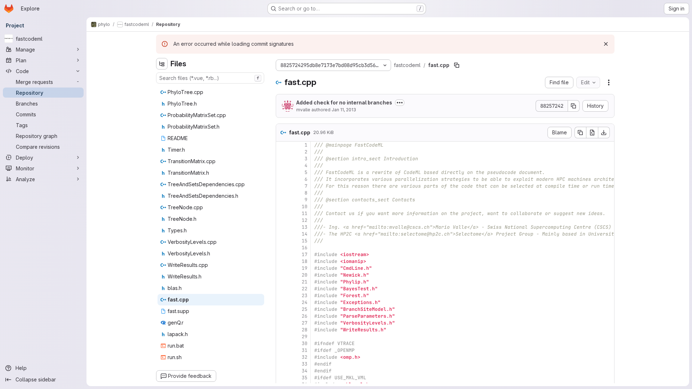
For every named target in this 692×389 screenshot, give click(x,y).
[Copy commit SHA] (574, 106)
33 (304, 364)
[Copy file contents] (580, 132)
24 (304, 302)
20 (304, 275)
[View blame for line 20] (282, 275)
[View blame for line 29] (282, 336)
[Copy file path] (456, 65)
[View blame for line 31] (282, 350)
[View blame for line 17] (282, 254)
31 (304, 350)
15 (304, 241)
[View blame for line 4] (282, 165)
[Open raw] (592, 132)
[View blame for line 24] (282, 302)
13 (304, 227)
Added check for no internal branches (344, 102)
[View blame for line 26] (282, 316)
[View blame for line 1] (282, 145)
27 (304, 323)
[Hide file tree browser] (162, 64)
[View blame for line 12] (282, 220)
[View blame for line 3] (282, 158)
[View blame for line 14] (282, 234)
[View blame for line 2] (282, 151)
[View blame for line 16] (282, 247)
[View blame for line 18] (282, 261)
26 (304, 316)
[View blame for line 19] (282, 268)
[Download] (604, 132)
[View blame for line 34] (282, 370)
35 (304, 378)
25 (304, 309)
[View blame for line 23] (282, 295)
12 (304, 220)
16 (304, 248)
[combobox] (210, 78)
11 (304, 213)
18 (304, 261)
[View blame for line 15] (282, 240)
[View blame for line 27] (282, 322)
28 (304, 330)
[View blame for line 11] (282, 213)
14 (304, 234)
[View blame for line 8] (282, 192)
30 (304, 343)
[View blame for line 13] (282, 227)
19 (304, 268)
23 (304, 295)
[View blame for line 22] (282, 288)
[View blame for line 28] (282, 329)
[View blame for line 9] (282, 199)
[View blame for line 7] (282, 186)
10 (304, 207)
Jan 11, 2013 (344, 109)
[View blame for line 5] (282, 172)
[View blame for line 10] (282, 206)
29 (304, 337)
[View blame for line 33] (282, 364)
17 (304, 254)
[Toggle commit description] (399, 102)
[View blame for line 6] (282, 179)
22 (304, 289)
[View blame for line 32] (282, 357)
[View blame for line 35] (282, 377)
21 (304, 282)
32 (304, 357)
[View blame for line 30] (282, 343)
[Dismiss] (606, 44)
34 (304, 371)
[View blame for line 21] (282, 281)
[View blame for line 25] (282, 309)
